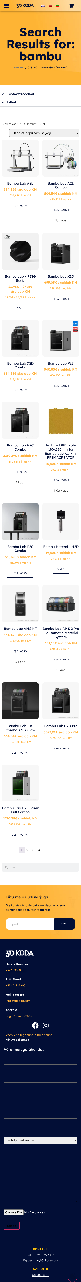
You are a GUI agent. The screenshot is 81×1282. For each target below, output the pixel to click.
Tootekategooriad (20, 94)
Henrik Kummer (17, 964)
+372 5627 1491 (43, 1255)
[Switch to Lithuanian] (57, 5)
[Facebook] (35, 1025)
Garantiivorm (40, 1275)
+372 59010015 (16, 970)
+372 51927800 (15, 985)
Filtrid (11, 102)
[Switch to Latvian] (50, 5)
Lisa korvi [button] (20, 206)
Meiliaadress (15, 994)
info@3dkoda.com (18, 1000)
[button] (6, 5)
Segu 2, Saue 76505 (19, 1016)
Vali (20, 308)
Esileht (19, 67)
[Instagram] (45, 1025)
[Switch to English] (43, 5)
